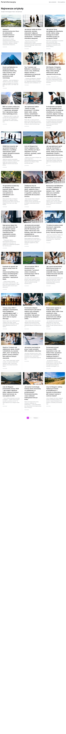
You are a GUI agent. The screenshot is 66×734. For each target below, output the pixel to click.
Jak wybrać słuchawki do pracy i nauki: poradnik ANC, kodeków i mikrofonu (32, 349)
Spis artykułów (52, 2)
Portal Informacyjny (8, 2)
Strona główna (61, 2)
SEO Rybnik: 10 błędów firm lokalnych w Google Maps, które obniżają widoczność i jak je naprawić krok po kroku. (53, 70)
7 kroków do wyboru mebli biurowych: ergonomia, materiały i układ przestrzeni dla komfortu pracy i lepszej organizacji (54, 228)
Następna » (36, 417)
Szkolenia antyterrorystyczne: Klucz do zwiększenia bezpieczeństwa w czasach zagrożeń (11, 33)
